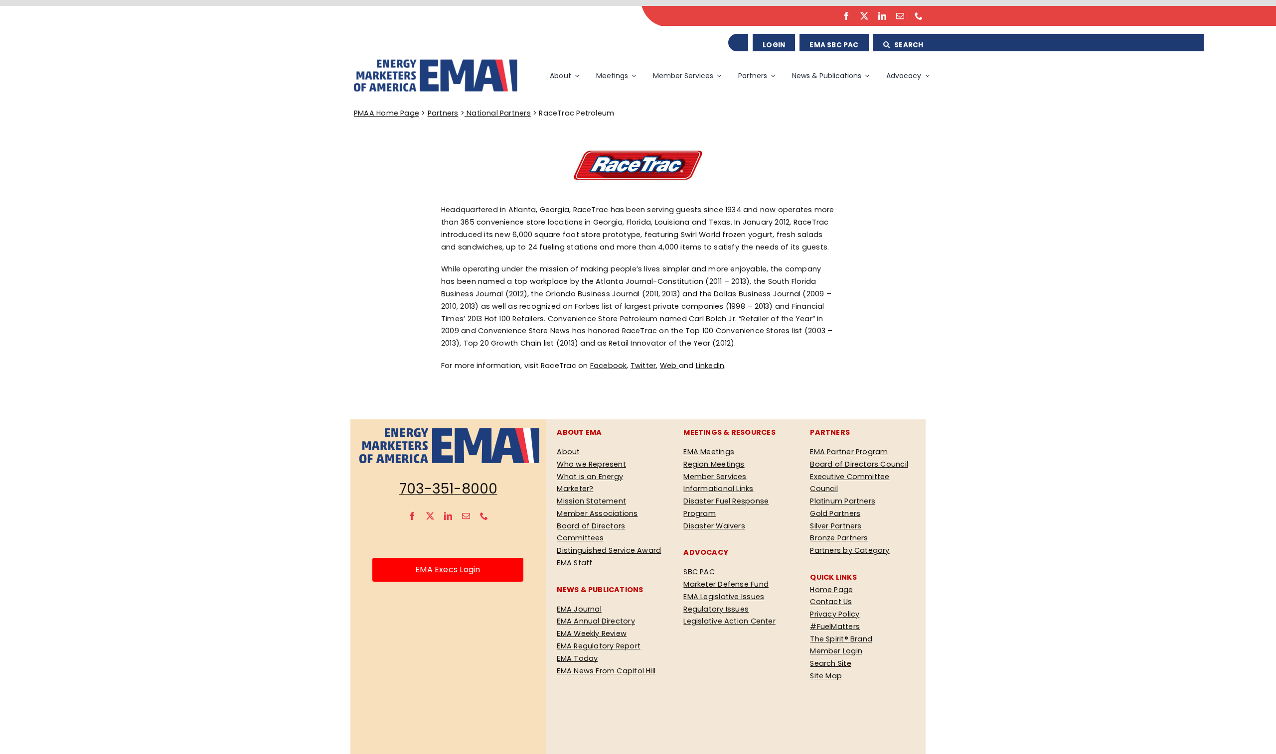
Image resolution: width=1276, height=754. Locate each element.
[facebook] (846, 16)
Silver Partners (835, 526)
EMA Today (577, 658)
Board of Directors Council (859, 464)
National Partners (498, 113)
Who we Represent (591, 464)
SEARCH (908, 45)
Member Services (714, 477)
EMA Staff (574, 563)
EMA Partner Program (849, 452)
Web (669, 366)
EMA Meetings (708, 452)
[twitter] (864, 16)
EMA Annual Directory (596, 621)
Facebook (608, 366)
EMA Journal (579, 609)
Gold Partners (835, 513)
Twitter (643, 366)
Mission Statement (591, 501)
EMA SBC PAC (833, 45)
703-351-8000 (448, 489)
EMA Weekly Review (592, 633)
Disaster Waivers (714, 526)
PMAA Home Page (386, 113)
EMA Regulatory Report (598, 646)
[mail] (900, 16)
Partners (443, 113)
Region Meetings (713, 464)
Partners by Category (849, 550)
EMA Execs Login (447, 569)
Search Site (830, 663)
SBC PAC (699, 572)
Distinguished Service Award (609, 550)
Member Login (836, 651)
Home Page (831, 590)
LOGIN (774, 45)
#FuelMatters (835, 626)
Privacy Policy (834, 614)
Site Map (826, 676)
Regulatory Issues (716, 609)
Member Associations (597, 513)
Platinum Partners (842, 501)
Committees (580, 538)
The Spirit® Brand (841, 639)
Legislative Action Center (729, 621)
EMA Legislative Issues (723, 597)
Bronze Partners (839, 538)
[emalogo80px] (434, 61)
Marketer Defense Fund (726, 584)
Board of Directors (591, 526)
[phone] (919, 16)
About (568, 452)
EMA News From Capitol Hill (606, 671)
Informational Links (718, 489)
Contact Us (831, 602)
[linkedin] (882, 16)
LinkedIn (710, 366)
